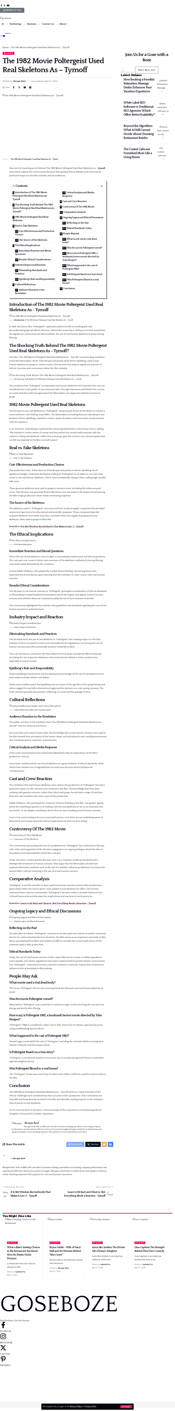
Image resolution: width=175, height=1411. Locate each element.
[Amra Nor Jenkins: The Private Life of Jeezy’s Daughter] (108, 1229)
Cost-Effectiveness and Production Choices (34, 233)
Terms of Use (91, 1407)
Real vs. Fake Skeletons (26, 226)
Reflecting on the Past (77, 223)
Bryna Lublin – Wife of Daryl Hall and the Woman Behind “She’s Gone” (65, 1251)
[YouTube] (8, 5)
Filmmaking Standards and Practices (31, 272)
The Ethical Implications (27, 245)
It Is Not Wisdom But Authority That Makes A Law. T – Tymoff (51, 526)
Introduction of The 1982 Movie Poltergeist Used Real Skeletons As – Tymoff (30, 196)
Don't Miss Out (146, 70)
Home (6, 47)
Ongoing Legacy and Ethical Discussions (83, 217)
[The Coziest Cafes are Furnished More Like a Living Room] (163, 152)
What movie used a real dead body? (79, 241)
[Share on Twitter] (19, 87)
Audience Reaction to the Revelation (30, 292)
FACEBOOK (5, 1331)
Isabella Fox (20, 1272)
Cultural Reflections (25, 284)
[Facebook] (1, 5)
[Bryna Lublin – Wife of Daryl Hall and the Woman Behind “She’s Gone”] (66, 1229)
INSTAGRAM (6, 1342)
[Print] (30, 87)
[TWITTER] (3, 1348)
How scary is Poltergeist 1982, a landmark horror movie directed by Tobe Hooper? (80, 256)
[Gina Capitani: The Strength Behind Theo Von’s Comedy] (151, 1229)
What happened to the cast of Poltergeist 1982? (79, 267)
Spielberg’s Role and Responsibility (37, 279)
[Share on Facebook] (13, 87)
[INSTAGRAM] (3, 1336)
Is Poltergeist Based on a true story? (84, 274)
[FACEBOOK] (3, 1325)
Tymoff (101, 168)
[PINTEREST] (3, 1359)
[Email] (24, 87)
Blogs (8, 53)
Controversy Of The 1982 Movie (78, 206)
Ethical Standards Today (79, 228)
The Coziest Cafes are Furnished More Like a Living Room (137, 153)
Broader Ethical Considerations (35, 259)
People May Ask (71, 233)
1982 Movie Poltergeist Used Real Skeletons (30, 219)
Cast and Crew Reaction (75, 201)
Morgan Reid (19, 81)
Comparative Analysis (74, 212)
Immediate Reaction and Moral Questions (33, 252)
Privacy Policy (76, 1407)
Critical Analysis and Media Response (78, 194)
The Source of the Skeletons (33, 240)
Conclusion (69, 288)
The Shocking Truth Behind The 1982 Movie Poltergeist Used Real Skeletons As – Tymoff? (34, 208)
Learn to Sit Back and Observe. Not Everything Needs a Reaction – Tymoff (58, 903)
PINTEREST (5, 1365)
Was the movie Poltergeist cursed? (84, 248)
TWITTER (5, 1354)
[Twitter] (4, 5)
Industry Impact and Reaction (30, 265)
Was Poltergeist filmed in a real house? (80, 281)
